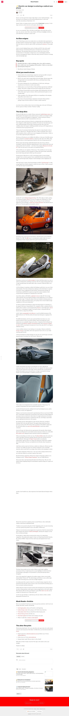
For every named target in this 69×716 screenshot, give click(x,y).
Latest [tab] (20, 669)
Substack (29, 713)
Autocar (51, 307)
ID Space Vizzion (33, 439)
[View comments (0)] (21, 15)
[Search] (54, 2)
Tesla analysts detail (22, 612)
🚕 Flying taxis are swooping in (23, 679)
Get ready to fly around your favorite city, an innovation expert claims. (28, 681)
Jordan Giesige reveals (22, 610)
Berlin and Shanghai (33, 531)
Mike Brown (23, 682)
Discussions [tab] (24, 669)
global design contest (45, 114)
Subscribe (61, 1)
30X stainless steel (20, 433)
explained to (34, 296)
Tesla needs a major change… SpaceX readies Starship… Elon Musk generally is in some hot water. (29, 674)
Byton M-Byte (40, 436)
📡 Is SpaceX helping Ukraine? (23, 686)
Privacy (35, 708)
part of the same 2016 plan (33, 426)
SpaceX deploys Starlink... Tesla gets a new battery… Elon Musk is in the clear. (29, 688)
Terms (38, 708)
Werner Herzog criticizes (23, 614)
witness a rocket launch (33, 617)
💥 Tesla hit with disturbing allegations (25, 672)
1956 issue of (33, 202)
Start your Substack (31, 711)
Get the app (39, 711)
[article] (34, 674)
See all (18, 693)
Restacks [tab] (22, 656)
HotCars (44, 44)
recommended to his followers (28, 313)
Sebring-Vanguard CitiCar (30, 198)
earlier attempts (31, 280)
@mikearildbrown (22, 635)
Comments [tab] (18, 656)
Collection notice (42, 708)
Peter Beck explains (22, 615)
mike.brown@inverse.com (32, 634)
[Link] (15, 38)
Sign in (66, 1)
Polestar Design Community (31, 457)
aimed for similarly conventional (30, 323)
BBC (28, 238)
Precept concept (19, 330)
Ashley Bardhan (23, 675)
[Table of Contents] (1, 358)
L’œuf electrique (44, 162)
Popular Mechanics (39, 202)
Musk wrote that (44, 590)
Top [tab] (17, 669)
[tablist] (20, 656)
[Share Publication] (57, 2)
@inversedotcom (32, 637)
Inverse (38, 296)
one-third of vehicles (28, 138)
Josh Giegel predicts (22, 608)
